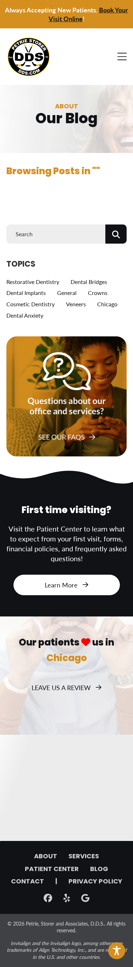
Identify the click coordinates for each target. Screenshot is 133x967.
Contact (27, 882)
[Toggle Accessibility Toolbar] (116, 951)
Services (83, 857)
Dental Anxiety (24, 315)
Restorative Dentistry (32, 282)
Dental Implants (26, 293)
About (45, 857)
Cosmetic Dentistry (30, 304)
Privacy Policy (95, 882)
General (67, 293)
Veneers (76, 304)
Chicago (107, 304)
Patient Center (52, 869)
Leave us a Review (61, 687)
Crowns (97, 293)
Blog (99, 869)
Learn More (61, 584)
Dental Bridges (89, 282)
